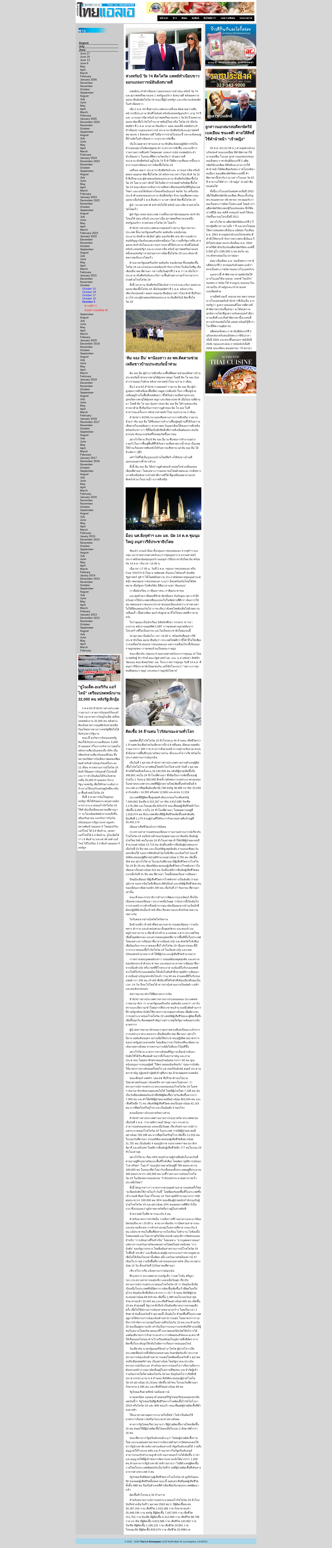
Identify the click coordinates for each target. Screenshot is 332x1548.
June (82, 49)
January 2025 (88, 118)
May (82, 66)
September (87, 92)
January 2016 (88, 497)
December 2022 (90, 200)
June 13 (85, 59)
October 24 (89, 291)
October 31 (89, 288)
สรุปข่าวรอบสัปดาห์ (96, 310)
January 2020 (88, 340)
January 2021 (88, 275)
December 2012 (90, 617)
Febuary (85, 337)
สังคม (184, 18)
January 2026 (88, 79)
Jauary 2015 (87, 536)
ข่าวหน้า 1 (90, 305)
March (84, 73)
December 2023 (90, 161)
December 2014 (90, 539)
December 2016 (90, 461)
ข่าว (175, 18)
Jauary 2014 (87, 575)
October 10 (89, 298)
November (86, 86)
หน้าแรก (164, 18)
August (84, 42)
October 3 (88, 301)
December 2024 (90, 121)
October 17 (89, 295)
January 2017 (88, 457)
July (82, 46)
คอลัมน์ (195, 18)
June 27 (85, 53)
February (85, 76)
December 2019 (90, 343)
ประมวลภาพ (246, 18)
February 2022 (89, 232)
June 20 (85, 56)
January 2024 (88, 157)
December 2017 (90, 421)
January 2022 (88, 236)
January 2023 (88, 197)
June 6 (84, 63)
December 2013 (90, 578)
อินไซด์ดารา (210, 18)
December (86, 82)
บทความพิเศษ (228, 18)
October (85, 89)
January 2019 (88, 379)
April (82, 69)
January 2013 (88, 614)
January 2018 (88, 418)
